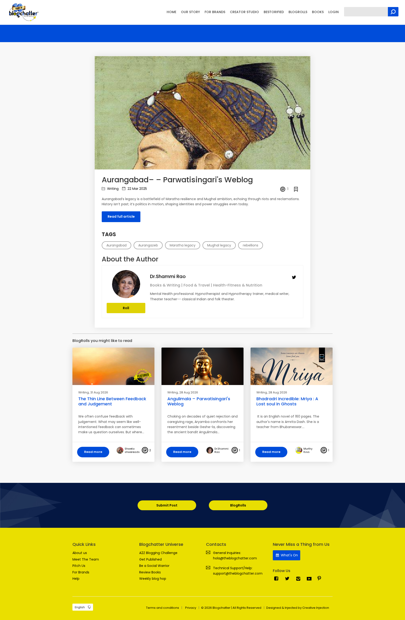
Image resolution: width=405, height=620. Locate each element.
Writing (112, 188)
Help (75, 578)
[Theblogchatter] (23, 12)
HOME (171, 12)
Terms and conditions (162, 607)
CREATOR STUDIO (244, 12)
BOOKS (318, 12)
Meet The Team (85, 559)
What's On (289, 555)
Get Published (150, 559)
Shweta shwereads (132, 450)
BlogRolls (238, 505)
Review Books (150, 572)
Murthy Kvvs (308, 450)
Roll (126, 308)
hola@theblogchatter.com (235, 558)
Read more (93, 452)
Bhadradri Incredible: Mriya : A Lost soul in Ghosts (287, 401)
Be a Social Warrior (154, 565)
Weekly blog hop (152, 578)
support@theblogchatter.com (237, 573)
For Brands (80, 572)
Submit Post (166, 505)
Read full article (121, 216)
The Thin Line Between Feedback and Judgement (112, 401)
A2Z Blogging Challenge (158, 552)
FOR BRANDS (215, 12)
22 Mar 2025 (137, 188)
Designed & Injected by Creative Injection (297, 607)
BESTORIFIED (274, 12)
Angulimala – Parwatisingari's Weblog (198, 401)
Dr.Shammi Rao (168, 276)
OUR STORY (190, 12)
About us (79, 552)
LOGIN (333, 12)
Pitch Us (78, 565)
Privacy (190, 607)
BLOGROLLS (298, 12)
